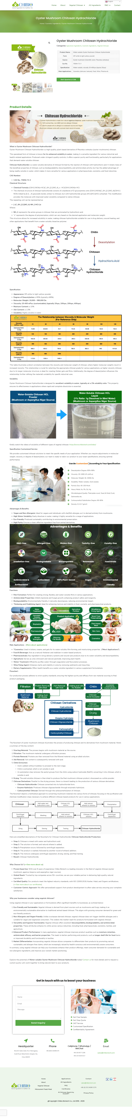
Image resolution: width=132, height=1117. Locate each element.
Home (54, 5)
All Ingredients (95, 5)
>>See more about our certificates (27, 884)
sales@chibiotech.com (106, 1053)
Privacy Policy (88, 1093)
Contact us (86, 960)
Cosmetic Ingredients (53, 23)
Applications (66, 1079)
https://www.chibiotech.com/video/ (82, 444)
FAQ (66, 1085)
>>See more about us (34, 864)
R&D (106, 5)
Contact (117, 5)
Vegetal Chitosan (76, 5)
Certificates (66, 1089)
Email (106, 1046)
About (62, 5)
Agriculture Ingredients (74, 46)
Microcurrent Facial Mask (43, 1089)
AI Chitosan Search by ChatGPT (66, 1093)
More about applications (36, 645)
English (110, 1)
